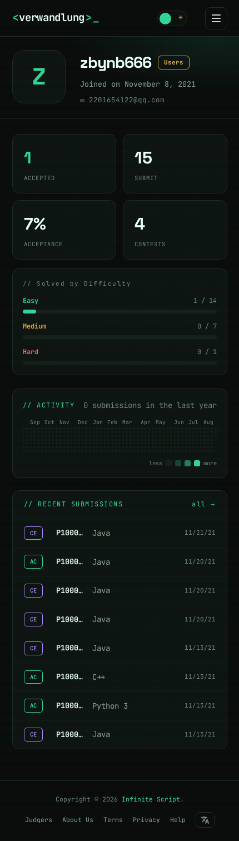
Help (178, 819)
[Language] (205, 820)
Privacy (146, 819)
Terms (113, 819)
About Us (77, 819)
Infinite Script (151, 799)
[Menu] (216, 18)
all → (204, 504)
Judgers (38, 819)
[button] (172, 18)
